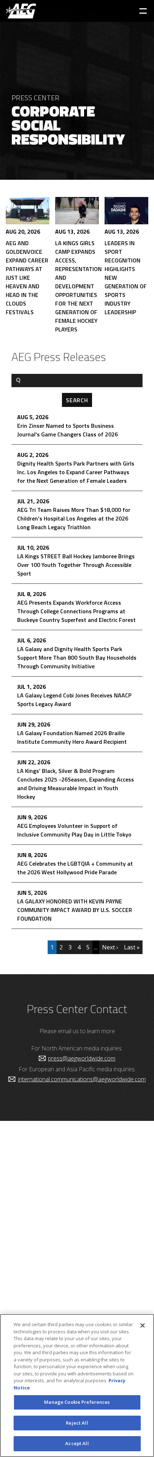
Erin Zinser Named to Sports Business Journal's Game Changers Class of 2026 (67, 430)
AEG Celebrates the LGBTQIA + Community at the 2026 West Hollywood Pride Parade (75, 867)
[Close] (142, 1325)
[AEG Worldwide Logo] (21, 11)
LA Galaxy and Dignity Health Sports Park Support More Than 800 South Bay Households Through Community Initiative (76, 657)
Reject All (77, 1423)
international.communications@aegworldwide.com (81, 1079)
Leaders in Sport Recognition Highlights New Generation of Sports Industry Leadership (126, 277)
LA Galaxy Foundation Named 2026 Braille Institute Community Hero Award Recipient (72, 737)
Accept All (76, 1443)
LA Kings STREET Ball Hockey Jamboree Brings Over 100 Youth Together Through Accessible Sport (76, 565)
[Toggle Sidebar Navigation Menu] (143, 11)
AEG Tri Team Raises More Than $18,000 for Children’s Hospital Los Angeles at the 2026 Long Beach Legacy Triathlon (73, 518)
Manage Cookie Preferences (77, 1402)
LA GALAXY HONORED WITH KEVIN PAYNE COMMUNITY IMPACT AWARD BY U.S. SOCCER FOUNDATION (74, 910)
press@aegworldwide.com (81, 1058)
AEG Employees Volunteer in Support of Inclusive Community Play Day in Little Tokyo (74, 830)
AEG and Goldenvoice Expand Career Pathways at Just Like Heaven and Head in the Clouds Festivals (27, 277)
